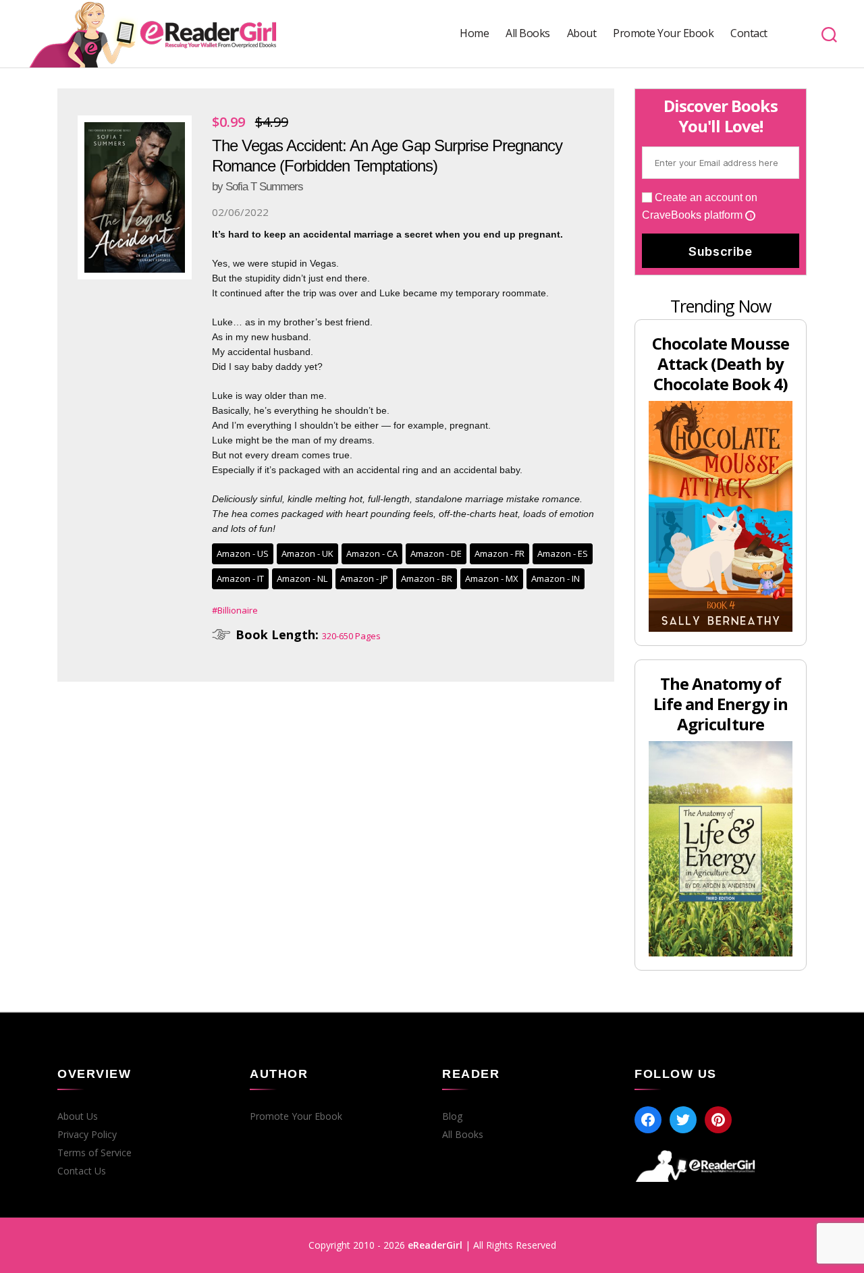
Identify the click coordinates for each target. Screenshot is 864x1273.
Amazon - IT (240, 578)
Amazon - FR (499, 553)
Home (474, 33)
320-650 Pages (351, 636)
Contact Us (81, 1171)
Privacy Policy (87, 1134)
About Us (77, 1116)
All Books (528, 33)
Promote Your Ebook (663, 33)
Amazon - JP (364, 578)
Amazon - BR (426, 578)
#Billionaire (235, 610)
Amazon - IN (555, 578)
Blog (452, 1116)
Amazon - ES (562, 553)
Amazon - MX (491, 578)
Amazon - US (243, 553)
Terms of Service (94, 1153)
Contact (748, 33)
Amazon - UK (307, 553)
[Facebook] (648, 1119)
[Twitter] (683, 1119)
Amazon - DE (436, 553)
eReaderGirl (435, 1245)
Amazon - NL (302, 578)
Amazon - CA (372, 553)
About (582, 33)
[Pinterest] (718, 1119)
